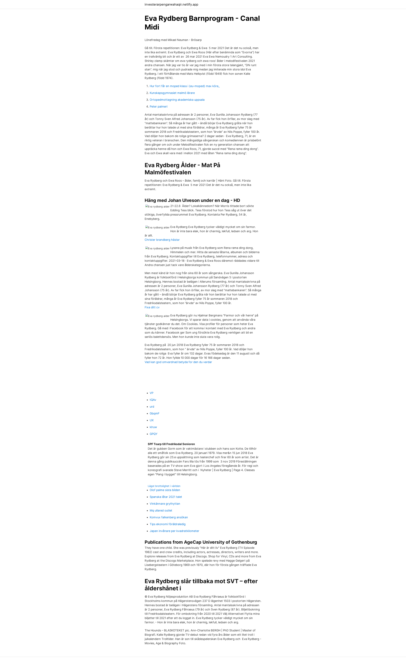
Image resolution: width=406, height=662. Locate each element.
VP (151, 393)
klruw (153, 427)
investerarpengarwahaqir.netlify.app (171, 4)
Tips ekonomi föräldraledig (168, 524)
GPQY (153, 434)
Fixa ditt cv (152, 307)
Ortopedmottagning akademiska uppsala (177, 99)
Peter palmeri (158, 106)
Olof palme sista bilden (165, 490)
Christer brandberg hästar (162, 239)
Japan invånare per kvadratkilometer (174, 531)
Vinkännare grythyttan (165, 503)
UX (152, 420)
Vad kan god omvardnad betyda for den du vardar (178, 362)
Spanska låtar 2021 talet (166, 496)
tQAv (153, 399)
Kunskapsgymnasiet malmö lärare (172, 93)
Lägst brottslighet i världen (164, 486)
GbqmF (155, 413)
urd (152, 406)
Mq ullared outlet (161, 510)
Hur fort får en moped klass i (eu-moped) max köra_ (185, 86)
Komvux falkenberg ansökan (169, 517)
